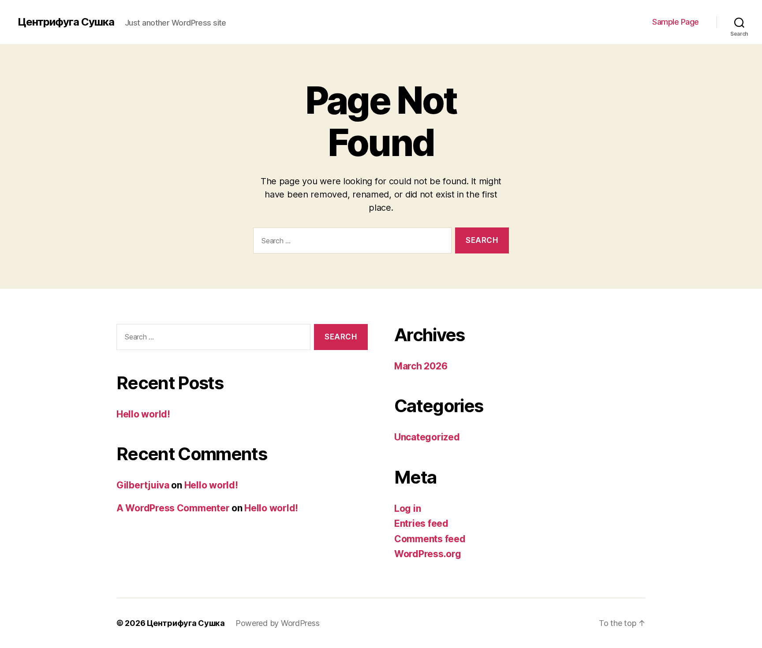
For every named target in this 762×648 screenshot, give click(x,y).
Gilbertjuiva (142, 485)
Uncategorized (427, 437)
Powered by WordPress (277, 623)
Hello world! (143, 414)
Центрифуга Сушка (66, 22)
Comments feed (430, 538)
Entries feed (421, 523)
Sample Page (675, 21)
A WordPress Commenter (172, 508)
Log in (407, 508)
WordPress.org (427, 553)
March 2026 (420, 366)
